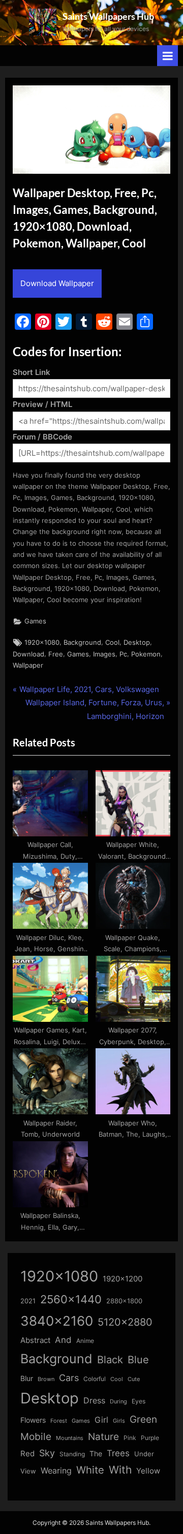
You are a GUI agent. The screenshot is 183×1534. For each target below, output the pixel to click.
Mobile (35, 1436)
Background (82, 642)
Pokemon (146, 654)
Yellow (148, 1471)
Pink (130, 1438)
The (95, 1453)
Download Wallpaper (57, 283)
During (118, 1401)
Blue (138, 1359)
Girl (101, 1420)
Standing (72, 1454)
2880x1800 (124, 1301)
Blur (26, 1378)
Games (35, 621)
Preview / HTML (42, 404)
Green (143, 1419)
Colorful (94, 1379)
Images (104, 654)
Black (110, 1360)
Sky (47, 1453)
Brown (46, 1379)
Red (27, 1453)
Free (55, 654)
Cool (112, 642)
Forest (58, 1420)
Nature (103, 1437)
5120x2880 (125, 1322)
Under (144, 1454)
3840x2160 (56, 1321)
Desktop (137, 642)
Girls (119, 1420)
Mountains (69, 1438)
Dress (94, 1400)
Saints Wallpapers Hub (108, 16)
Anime (85, 1340)
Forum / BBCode (42, 437)
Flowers (33, 1420)
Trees (118, 1453)
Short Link (31, 372)
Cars (69, 1377)
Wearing (56, 1470)
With (120, 1469)
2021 (28, 1301)
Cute (134, 1379)
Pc (123, 654)
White (90, 1469)
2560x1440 (71, 1299)
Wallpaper (28, 665)
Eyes (138, 1401)
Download (28, 654)
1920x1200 (122, 1278)
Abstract (35, 1340)
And (63, 1339)
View (28, 1471)
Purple (150, 1438)
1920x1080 (41, 642)
